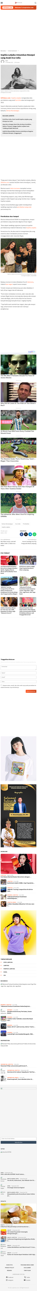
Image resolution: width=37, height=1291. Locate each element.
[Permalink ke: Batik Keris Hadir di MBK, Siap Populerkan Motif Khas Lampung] (27, 560)
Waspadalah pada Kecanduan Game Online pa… (21, 1195)
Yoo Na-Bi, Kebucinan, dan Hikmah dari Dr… (21, 1180)
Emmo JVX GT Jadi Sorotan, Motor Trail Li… (21, 1027)
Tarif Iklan (27, 1270)
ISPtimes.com (5, 98)
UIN (5, 975)
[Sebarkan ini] (22, 534)
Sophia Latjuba (16, 98)
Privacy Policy (9, 1267)
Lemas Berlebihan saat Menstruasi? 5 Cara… (21, 1247)
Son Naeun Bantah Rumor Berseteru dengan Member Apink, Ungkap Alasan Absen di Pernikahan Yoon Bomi (9, 570)
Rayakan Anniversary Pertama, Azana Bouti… (19, 1012)
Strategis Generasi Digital (15, 1187)
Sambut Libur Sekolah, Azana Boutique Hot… (20, 1019)
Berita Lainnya (11, 1178)
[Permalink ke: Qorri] (2, 61)
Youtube (28, 1280)
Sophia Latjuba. (31, 228)
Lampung (6, 965)
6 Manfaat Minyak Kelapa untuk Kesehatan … (15, 1227)
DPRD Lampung (8, 962)
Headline (4, 851)
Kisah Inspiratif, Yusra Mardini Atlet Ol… (20, 1079)
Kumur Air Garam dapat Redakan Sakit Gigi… (21, 1254)
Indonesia (30, 282)
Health (3, 1201)
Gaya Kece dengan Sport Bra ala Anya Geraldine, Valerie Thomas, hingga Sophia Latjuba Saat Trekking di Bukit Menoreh (17, 126)
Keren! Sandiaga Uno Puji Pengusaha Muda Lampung (28, 541)
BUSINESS (4, 981)
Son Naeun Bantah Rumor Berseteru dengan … (16, 877)
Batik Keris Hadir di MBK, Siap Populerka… (21, 883)
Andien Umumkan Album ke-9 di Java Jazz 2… (20, 905)
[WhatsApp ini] (34, 534)
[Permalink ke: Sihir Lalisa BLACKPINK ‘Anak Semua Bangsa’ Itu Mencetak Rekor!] (18, 1161)
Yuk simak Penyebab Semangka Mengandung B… (17, 1232)
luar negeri (9, 284)
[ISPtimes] (18, 2)
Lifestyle (3, 875)
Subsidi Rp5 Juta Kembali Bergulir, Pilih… (20, 1034)
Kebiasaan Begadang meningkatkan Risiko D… (21, 1240)
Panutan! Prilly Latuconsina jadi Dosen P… (14, 1066)
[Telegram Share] (30, 534)
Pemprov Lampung (9, 969)
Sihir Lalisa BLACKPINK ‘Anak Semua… (13, 1174)
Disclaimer (27, 1267)
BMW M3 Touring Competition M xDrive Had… (20, 890)
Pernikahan (26, 524)
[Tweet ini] (26, 534)
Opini (3, 1149)
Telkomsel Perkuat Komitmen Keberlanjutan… (17, 897)
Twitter (28, 1277)
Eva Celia (18, 100)
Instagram (10, 1280)
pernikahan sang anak (24, 207)
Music (14, 902)
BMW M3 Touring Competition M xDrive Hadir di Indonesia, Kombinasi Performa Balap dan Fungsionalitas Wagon (9, 590)
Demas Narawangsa (12, 111)
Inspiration (5, 1040)
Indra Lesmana (15, 188)
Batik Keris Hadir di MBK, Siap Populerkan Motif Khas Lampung (27, 568)
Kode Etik (9, 1265)
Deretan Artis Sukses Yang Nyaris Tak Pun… (21, 1072)
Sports (16, 1077)
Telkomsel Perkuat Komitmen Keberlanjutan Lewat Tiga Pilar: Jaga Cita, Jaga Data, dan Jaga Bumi (27, 590)
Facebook (10, 1277)
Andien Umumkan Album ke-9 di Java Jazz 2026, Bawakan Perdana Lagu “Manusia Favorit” (8, 610)
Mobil (5, 972)
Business (9, 895)
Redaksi (9, 1270)
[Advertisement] (18, 29)
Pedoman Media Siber (27, 1265)
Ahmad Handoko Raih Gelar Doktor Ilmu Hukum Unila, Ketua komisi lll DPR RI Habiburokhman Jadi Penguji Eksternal (27, 611)
